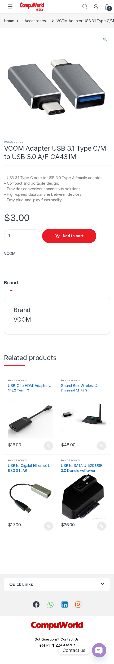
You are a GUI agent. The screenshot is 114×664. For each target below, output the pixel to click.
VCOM (9, 253)
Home (9, 20)
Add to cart (73, 235)
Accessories (35, 20)
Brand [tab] (11, 282)
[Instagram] (78, 604)
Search (85, 6)
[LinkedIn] (65, 604)
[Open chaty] (99, 650)
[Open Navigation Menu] (10, 6)
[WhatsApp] (50, 604)
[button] (105, 39)
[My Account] (96, 6)
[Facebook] (36, 604)
